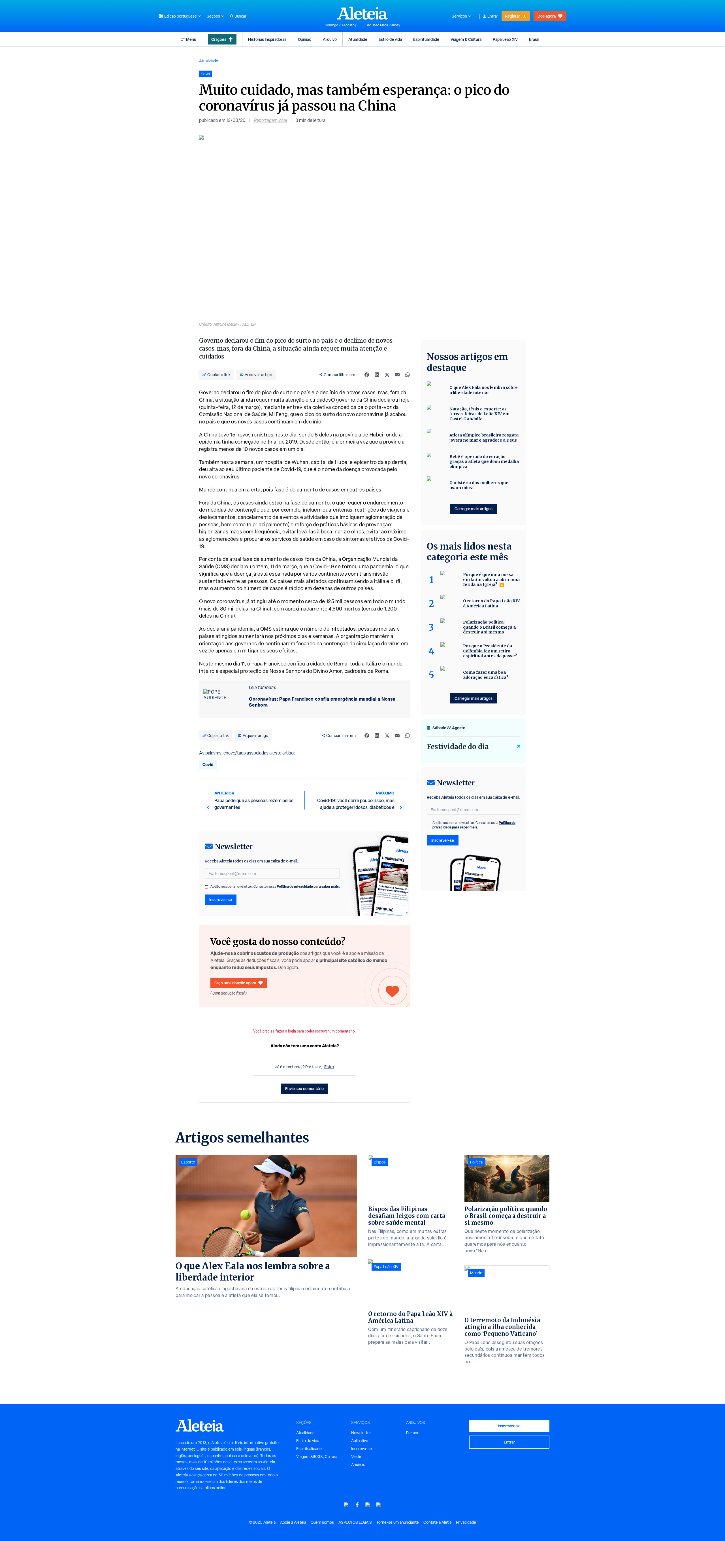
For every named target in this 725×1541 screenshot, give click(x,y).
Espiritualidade (426, 39)
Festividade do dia (458, 746)
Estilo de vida (390, 39)
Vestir (356, 1456)
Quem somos (322, 1522)
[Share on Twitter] (387, 374)
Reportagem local (270, 120)
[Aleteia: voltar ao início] (362, 13)
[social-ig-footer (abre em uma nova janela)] (378, 1505)
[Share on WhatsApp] (407, 374)
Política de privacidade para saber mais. (308, 886)
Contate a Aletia (437, 1522)
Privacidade (466, 1522)
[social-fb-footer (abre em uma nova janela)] (357, 1505)
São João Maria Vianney (383, 25)
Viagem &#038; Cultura (316, 1456)
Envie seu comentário (304, 1088)
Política (476, 1162)
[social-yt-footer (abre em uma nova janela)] (346, 1505)
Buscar (240, 16)
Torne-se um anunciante (397, 1522)
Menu (191, 39)
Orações (218, 39)
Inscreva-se (361, 1448)
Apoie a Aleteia (293, 1522)
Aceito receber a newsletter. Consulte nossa (275, 886)
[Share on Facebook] (366, 374)
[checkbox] (206, 887)
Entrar (492, 16)
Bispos (380, 1162)
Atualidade (357, 39)
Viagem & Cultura (466, 39)
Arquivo (330, 39)
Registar (512, 16)
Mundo (476, 1272)
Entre (329, 1066)
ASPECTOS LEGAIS (355, 1522)
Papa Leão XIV (505, 39)
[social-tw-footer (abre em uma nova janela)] (367, 1505)
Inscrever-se (220, 899)
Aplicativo (359, 1440)
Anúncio (358, 1464)
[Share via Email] (397, 374)
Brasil (534, 39)
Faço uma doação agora (235, 982)
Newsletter (361, 1432)
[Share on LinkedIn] (377, 374)
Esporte (188, 1162)
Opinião (304, 39)
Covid (208, 764)
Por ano (412, 1432)
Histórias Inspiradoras (267, 39)
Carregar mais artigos (473, 508)
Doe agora (547, 16)
